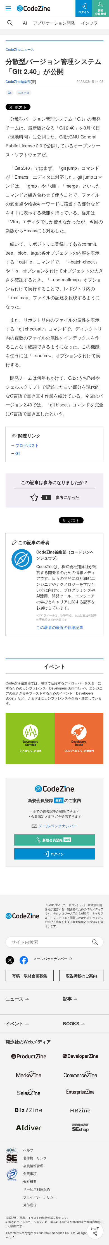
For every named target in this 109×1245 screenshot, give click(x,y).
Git (9, 93)
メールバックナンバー (57, 826)
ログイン (57, 853)
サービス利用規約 (36, 1189)
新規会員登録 (56, 839)
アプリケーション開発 (54, 23)
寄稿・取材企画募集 (29, 975)
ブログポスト (27, 445)
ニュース (23, 93)
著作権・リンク (35, 1157)
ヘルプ (28, 1150)
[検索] (10, 23)
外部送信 (30, 1204)
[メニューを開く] (8, 8)
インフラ (89, 23)
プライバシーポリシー (40, 1196)
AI (25, 23)
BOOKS (71, 1023)
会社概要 (30, 1181)
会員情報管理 (33, 1165)
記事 (67, 998)
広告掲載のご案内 (81, 975)
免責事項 (30, 1173)
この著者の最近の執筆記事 (59, 627)
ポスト (20, 107)
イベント (14, 1023)
